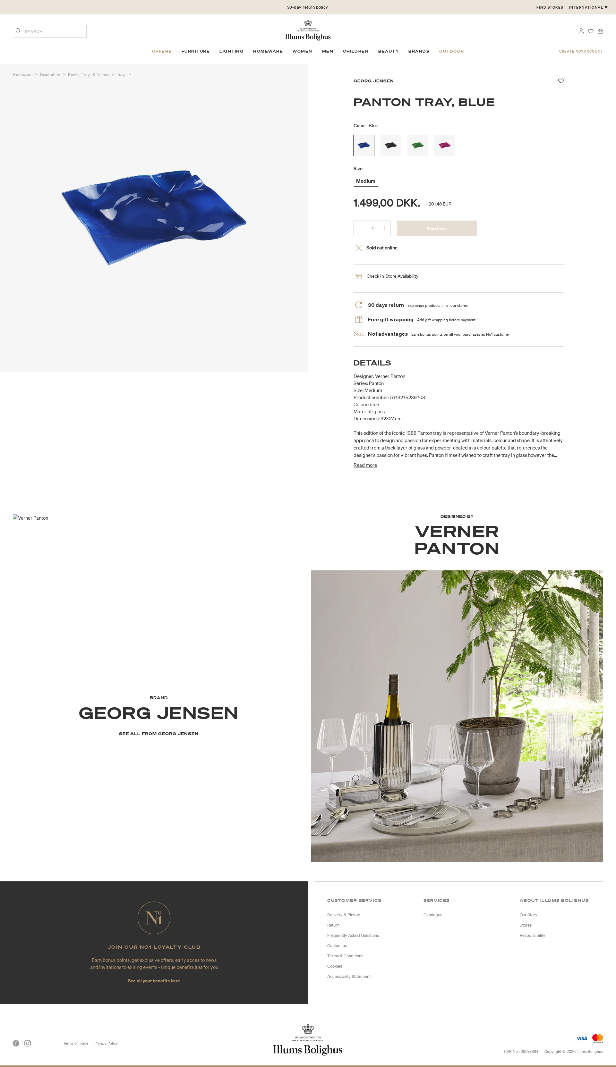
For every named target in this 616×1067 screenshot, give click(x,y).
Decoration (51, 74)
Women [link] (302, 51)
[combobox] (50, 31)
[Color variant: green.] (417, 145)
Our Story (528, 915)
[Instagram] (27, 1043)
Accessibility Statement (349, 976)
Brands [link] (419, 51)
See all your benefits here (154, 981)
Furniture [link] (196, 51)
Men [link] (328, 51)
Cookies (334, 966)
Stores (526, 925)
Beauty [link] (388, 51)
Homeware (23, 74)
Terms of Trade (75, 1043)
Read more (365, 465)
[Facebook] (16, 1043)
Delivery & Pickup (343, 915)
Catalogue (433, 915)
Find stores (549, 7)
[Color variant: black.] (391, 145)
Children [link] (356, 51)
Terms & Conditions (345, 956)
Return (333, 925)
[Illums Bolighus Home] (308, 29)
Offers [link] (162, 51)
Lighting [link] (231, 51)
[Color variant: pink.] (444, 145)
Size (358, 168)
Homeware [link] (268, 51)
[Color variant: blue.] (364, 145)
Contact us (337, 945)
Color (366, 125)
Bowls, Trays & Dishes (89, 74)
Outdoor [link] (451, 51)
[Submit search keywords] (18, 31)
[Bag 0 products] (600, 30)
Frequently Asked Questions (353, 935)
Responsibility (532, 935)
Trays (122, 74)
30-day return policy (307, 7)
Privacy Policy (106, 1043)
